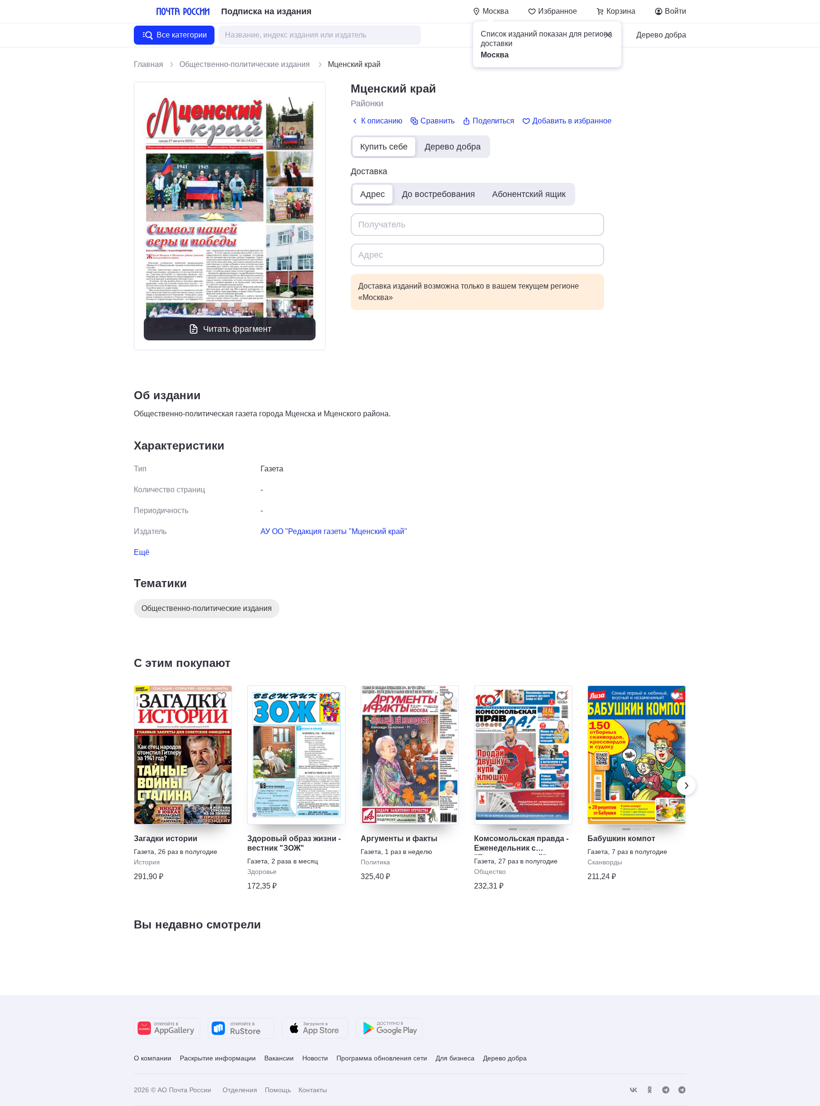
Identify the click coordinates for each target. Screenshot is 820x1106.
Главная (148, 64)
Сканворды (604, 862)
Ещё (141, 552)
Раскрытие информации (218, 1058)
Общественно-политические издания (245, 64)
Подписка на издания (266, 11)
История (147, 862)
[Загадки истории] (183, 755)
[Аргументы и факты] (410, 755)
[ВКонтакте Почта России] (633, 1090)
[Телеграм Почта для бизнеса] (682, 1090)
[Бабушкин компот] (636, 755)
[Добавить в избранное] (221, 695)
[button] (608, 35)
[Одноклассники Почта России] (650, 1090)
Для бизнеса (455, 1058)
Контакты (312, 1090)
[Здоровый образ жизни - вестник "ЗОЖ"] (296, 755)
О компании (152, 1058)
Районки (367, 103)
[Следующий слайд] (686, 785)
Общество (490, 871)
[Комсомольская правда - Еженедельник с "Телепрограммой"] (523, 755)
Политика (375, 862)
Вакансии (279, 1058)
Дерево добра (661, 35)
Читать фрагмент (237, 329)
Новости (315, 1058)
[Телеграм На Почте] (666, 1090)
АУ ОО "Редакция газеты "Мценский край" (334, 531)
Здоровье (262, 871)
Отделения (240, 1090)
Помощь (278, 1090)
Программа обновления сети (381, 1058)
